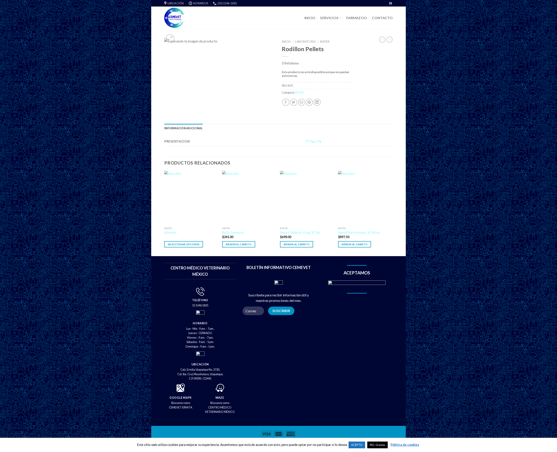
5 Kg (318, 141)
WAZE (219, 397)
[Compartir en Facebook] (285, 102)
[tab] (183, 128)
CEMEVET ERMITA (180, 407)
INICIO (309, 18)
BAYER (324, 41)
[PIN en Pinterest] (309, 102)
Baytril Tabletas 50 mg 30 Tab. (300, 232)
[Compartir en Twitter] (293, 102)
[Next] (391, 213)
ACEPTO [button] (356, 445)
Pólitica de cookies (405, 445)
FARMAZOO (356, 18)
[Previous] (164, 213)
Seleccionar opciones (184, 244)
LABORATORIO (305, 41)
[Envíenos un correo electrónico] (390, 3)
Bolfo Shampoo (233, 232)
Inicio (286, 41)
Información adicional (183, 128)
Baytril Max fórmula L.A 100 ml (358, 232)
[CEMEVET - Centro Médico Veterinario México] (190, 18)
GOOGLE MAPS (180, 397)
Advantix (170, 232)
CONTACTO (382, 18)
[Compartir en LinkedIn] (317, 102)
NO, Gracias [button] (377, 445)
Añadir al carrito (239, 244)
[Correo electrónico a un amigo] (301, 102)
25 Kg (310, 141)
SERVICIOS (329, 18)
